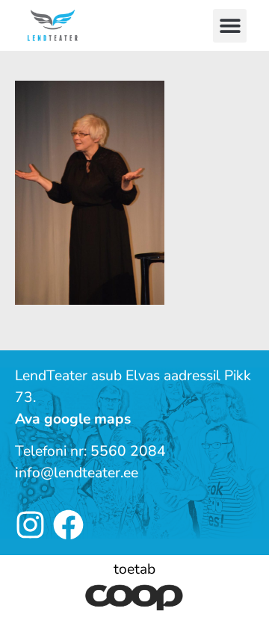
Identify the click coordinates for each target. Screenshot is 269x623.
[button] (230, 26)
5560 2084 (128, 451)
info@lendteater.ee (76, 473)
